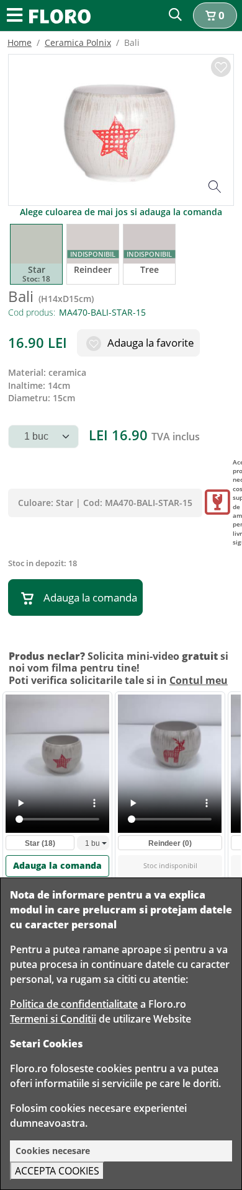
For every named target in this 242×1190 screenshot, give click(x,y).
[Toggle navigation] (14, 15)
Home (19, 42)
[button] (215, 15)
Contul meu (198, 680)
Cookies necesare (53, 1151)
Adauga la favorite (149, 342)
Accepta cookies (57, 1171)
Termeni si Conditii (53, 1019)
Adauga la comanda (90, 597)
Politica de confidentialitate (74, 1004)
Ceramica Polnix (78, 42)
